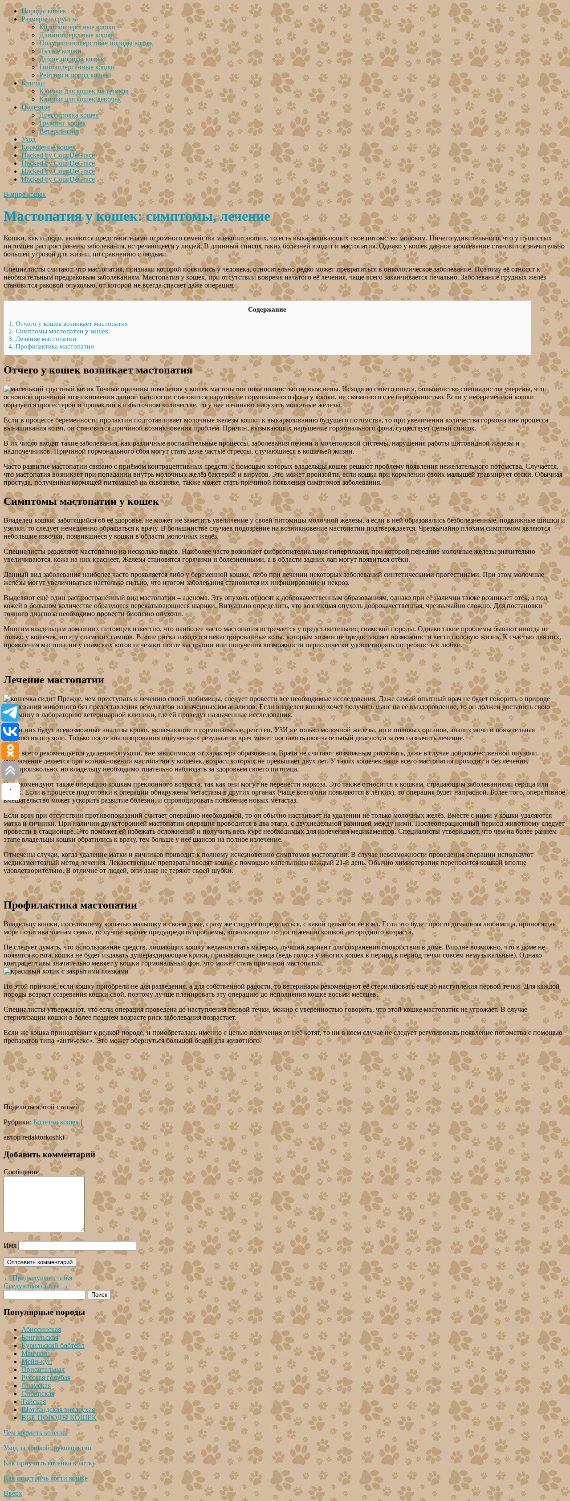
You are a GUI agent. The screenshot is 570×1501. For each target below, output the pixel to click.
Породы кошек (43, 11)
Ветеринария (59, 131)
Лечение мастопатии (42, 338)
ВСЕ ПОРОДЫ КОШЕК (59, 1417)
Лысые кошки (60, 51)
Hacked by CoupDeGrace (58, 155)
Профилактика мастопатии (51, 346)
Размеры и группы (49, 19)
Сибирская (37, 1393)
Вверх (13, 1493)
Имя (10, 1245)
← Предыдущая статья (38, 1278)
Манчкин (35, 1353)
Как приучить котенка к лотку (50, 1463)
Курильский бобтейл (53, 1345)
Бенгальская (39, 1337)
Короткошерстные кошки (77, 27)
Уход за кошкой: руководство (47, 1448)
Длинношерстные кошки (77, 35)
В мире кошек (25, 194)
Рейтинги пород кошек (74, 75)
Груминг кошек (62, 123)
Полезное (35, 107)
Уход (28, 139)
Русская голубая (45, 1377)
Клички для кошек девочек (80, 99)
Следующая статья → (36, 1286)
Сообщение (21, 1172)
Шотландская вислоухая (58, 1409)
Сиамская (36, 1385)
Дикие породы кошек (71, 59)
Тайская (33, 1401)
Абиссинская (41, 1329)
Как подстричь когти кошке (46, 1478)
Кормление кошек (48, 147)
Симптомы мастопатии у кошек (58, 331)
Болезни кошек (56, 1122)
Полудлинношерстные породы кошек (96, 43)
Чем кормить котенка (36, 1432)
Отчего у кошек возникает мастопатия (68, 323)
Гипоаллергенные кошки (77, 67)
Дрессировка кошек (69, 115)
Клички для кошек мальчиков (84, 91)
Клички (33, 83)
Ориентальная (43, 1369)
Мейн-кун (36, 1361)
